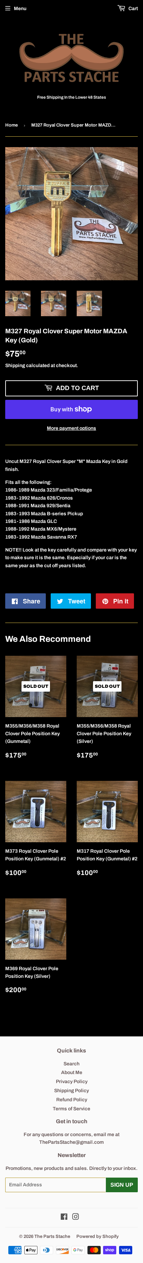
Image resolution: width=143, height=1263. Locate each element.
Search (71, 1063)
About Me (71, 1072)
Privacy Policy (71, 1081)
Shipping (15, 365)
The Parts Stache (52, 1236)
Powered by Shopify (97, 1236)
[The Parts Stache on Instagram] (75, 1217)
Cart (132, 8)
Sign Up (121, 1185)
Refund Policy (71, 1099)
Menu (20, 8)
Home (11, 125)
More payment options (71, 428)
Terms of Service (71, 1108)
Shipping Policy (71, 1090)
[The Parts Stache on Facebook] (64, 1217)
